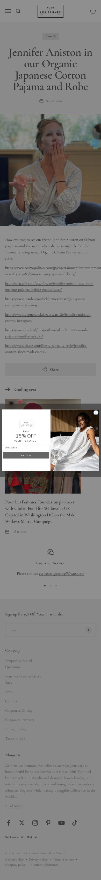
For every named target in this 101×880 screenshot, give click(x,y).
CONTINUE (26, 455)
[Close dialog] (96, 412)
